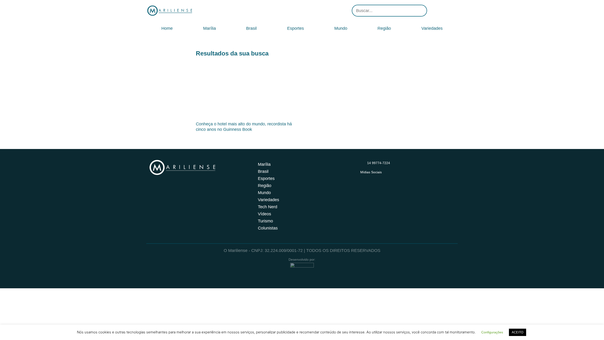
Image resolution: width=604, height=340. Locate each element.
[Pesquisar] (421, 10)
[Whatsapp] (453, 10)
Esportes (295, 28)
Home (167, 28)
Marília (209, 28)
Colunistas (268, 228)
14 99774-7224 (378, 163)
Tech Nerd (267, 206)
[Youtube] (446, 10)
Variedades (432, 28)
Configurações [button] (492, 332)
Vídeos (264, 214)
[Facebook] (438, 10)
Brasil (251, 28)
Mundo (340, 28)
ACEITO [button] (517, 332)
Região (384, 28)
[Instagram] (431, 10)
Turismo (265, 221)
